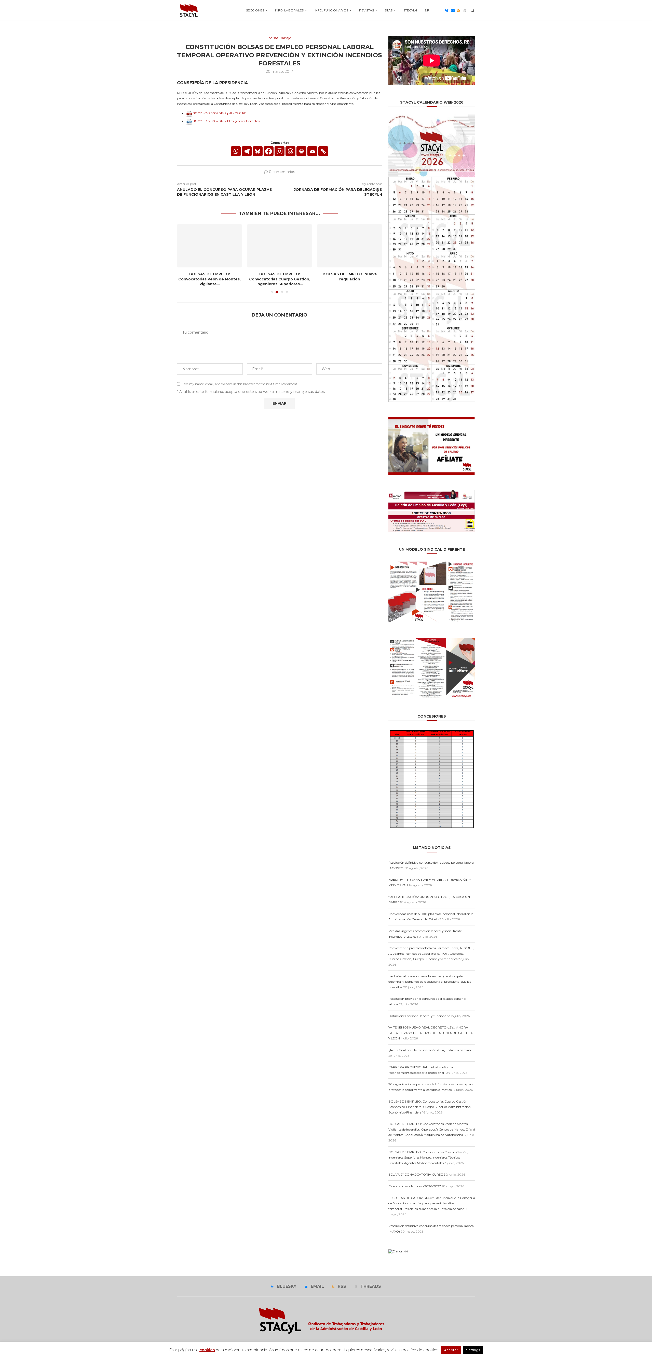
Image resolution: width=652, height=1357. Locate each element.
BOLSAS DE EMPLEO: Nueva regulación (280, 276)
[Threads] (464, 10)
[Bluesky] (447, 10)
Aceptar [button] (451, 1350)
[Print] (301, 151)
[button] (184, 258)
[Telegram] (247, 151)
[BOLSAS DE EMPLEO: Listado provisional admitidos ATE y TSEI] (349, 245)
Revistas (366, 10)
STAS (388, 10)
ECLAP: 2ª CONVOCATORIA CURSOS (416, 1174)
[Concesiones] (431, 730)
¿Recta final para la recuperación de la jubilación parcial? (429, 1050)
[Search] (472, 10)
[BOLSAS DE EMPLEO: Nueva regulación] (279, 245)
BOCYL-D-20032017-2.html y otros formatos (226, 121)
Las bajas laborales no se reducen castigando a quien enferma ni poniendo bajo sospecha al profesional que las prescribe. (429, 981)
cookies (207, 1349)
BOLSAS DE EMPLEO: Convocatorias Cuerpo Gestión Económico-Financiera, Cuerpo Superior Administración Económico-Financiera (429, 1106)
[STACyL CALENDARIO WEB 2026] (431, 258)
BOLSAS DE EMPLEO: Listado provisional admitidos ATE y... (349, 276)
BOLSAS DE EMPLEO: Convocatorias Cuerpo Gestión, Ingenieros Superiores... (209, 279)
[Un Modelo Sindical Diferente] (431, 563)
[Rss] (458, 10)
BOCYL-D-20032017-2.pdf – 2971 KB (220, 113)
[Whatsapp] (236, 151)
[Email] (453, 10)
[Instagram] (279, 151)
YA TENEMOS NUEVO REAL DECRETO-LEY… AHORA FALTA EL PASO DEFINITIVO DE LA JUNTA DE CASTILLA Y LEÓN (430, 1032)
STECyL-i (410, 10)
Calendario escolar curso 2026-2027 (414, 1186)
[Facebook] (269, 151)
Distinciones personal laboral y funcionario (419, 1016)
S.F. (427, 10)
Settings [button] (473, 1350)
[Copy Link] (323, 151)
